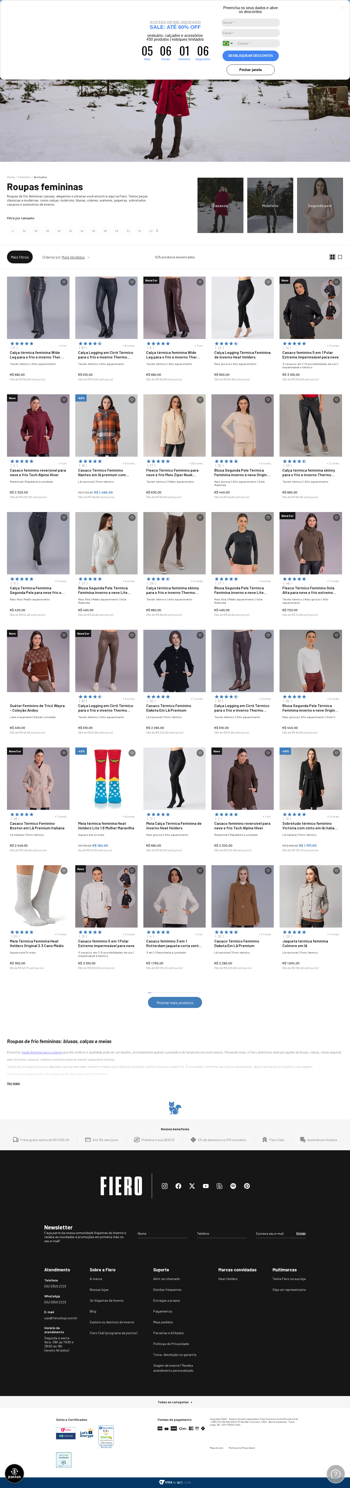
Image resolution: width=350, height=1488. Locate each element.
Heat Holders (228, 1279)
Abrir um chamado (166, 1279)
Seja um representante (289, 1289)
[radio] (332, 257)
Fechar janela (250, 70)
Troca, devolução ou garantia (174, 1354)
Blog (93, 1311)
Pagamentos (162, 1311)
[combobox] (228, 43)
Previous (4, 230)
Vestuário (40, 177)
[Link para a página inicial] (11, 177)
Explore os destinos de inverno (112, 1322)
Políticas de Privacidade (171, 1344)
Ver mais (13, 1083)
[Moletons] (270, 205)
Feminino (24, 177)
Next (157, 230)
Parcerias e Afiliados (168, 1333)
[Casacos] (220, 205)
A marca (96, 1279)
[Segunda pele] (320, 205)
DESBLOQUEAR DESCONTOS (250, 56)
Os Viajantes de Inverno (107, 1300)
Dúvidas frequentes (167, 1289)
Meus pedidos (163, 1322)
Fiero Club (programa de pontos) (113, 1333)
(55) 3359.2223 (55, 1286)
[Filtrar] (20, 257)
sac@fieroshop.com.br (59, 1318)
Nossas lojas (99, 1289)
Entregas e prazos (166, 1300)
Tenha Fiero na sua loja (289, 1279)
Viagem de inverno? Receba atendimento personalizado (173, 1367)
